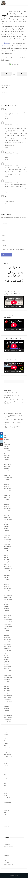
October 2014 (7, 475)
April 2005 (6, 710)
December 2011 (7, 539)
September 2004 (8, 722)
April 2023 (6, 442)
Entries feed (7, 797)
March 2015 (6, 468)
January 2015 (7, 471)
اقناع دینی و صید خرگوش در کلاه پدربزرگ (12, 426)
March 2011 (6, 559)
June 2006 (6, 684)
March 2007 (7, 664)
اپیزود (5, 736)
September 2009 (8, 599)
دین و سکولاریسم (8, 756)
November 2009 (8, 595)
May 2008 (6, 633)
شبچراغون (14, 267)
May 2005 (6, 708)
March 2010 (6, 586)
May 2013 (6, 502)
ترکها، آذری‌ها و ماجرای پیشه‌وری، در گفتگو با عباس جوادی (14, 402)
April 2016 (6, 459)
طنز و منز (6, 765)
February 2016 (7, 464)
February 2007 (7, 666)
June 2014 (6, 479)
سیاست (5, 763)
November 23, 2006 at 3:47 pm (11, 110)
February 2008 (7, 639)
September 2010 (8, 573)
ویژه (5, 783)
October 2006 (7, 675)
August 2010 (7, 575)
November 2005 (8, 697)
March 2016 (6, 462)
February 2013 (7, 508)
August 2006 (7, 679)
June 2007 (6, 657)
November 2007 (8, 646)
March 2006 (7, 690)
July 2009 (6, 604)
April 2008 (6, 635)
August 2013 (7, 497)
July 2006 (6, 682)
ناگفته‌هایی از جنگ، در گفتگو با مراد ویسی (13, 399)
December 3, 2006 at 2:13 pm (11, 197)
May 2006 (6, 686)
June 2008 (6, 630)
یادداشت (5, 785)
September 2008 (8, 626)
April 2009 (6, 610)
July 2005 (6, 704)
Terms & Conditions (8, 846)
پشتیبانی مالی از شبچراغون (14, 274)
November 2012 (7, 515)
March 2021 (6, 448)
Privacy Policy (7, 844)
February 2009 (7, 615)
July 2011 (6, 550)
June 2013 (6, 499)
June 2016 (6, 457)
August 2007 (7, 653)
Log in (5, 795)
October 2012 (7, 517)
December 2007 (8, 644)
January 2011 (7, 564)
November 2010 (8, 568)
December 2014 (7, 473)
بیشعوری (6, 743)
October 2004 (7, 719)
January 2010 (7, 591)
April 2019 (6, 453)
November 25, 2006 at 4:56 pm (11, 165)
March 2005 (7, 713)
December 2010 (7, 566)
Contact (6, 817)
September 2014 (8, 477)
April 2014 (6, 484)
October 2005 (7, 699)
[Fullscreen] (22, 306)
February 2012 (7, 535)
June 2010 (6, 579)
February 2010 (7, 588)
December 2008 (8, 619)
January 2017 (7, 455)
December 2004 (8, 715)
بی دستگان (6, 741)
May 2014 (6, 482)
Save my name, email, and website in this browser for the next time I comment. (15, 250)
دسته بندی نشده (7, 749)
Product (5, 840)
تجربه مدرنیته (4, 94)
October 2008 (7, 624)
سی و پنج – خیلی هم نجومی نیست (11, 395)
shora (6, 123)
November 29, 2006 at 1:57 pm (11, 182)
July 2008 (6, 628)
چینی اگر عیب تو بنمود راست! (14, 413)
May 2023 (6, 439)
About (5, 812)
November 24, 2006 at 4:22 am (11, 124)
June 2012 (6, 526)
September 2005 (8, 702)
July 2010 (6, 577)
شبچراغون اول (7, 397)
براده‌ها (5, 738)
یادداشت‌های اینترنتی (9, 152)
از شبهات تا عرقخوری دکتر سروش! (13, 416)
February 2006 (7, 693)
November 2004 (8, 717)
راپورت (5, 758)
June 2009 (6, 606)
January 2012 (7, 537)
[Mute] (20, 306)
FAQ (5, 842)
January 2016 (7, 466)
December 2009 (8, 593)
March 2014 (6, 486)
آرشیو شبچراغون (14, 280)
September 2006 (8, 677)
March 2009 (7, 613)
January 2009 (7, 617)
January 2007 (7, 668)
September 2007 (8, 650)
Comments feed (8, 800)
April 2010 (6, 584)
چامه (5, 745)
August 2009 (7, 602)
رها (5, 109)
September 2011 (7, 546)
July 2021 (6, 446)
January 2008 (7, 642)
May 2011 (6, 555)
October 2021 (7, 444)
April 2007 (6, 662)
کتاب (5, 772)
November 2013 (7, 493)
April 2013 (6, 504)
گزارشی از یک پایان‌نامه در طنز (13, 419)
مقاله (5, 776)
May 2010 (6, 582)
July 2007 (6, 655)
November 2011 (7, 542)
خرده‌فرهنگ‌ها (7, 747)
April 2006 (6, 688)
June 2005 (6, 706)
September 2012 (8, 519)
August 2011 (6, 548)
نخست (5, 778)
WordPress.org (7, 802)
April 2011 (6, 557)
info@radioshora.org (9, 145)
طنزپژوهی (6, 767)
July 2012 (6, 524)
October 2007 (7, 648)
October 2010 (7, 571)
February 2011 (7, 562)
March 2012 (6, 533)
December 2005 (8, 695)
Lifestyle (6, 732)
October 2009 (7, 597)
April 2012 (6, 530)
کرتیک (5, 774)
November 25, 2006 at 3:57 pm (11, 153)
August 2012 (7, 522)
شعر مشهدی (4, 87)
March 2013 (6, 506)
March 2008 (7, 637)
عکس (5, 769)
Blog (5, 814)
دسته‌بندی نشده (7, 752)
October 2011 (7, 544)
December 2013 (7, 491)
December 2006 (8, 670)
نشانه (5, 781)
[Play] (5, 306)
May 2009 (6, 608)
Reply (6, 118)
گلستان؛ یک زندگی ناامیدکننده (10, 393)
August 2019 (7, 451)
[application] (14, 302)
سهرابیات (6, 761)
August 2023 (7, 437)
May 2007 (6, 659)
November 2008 (8, 622)
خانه (5, 828)
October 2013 (7, 495)
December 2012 (7, 513)
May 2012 (6, 528)
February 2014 (7, 488)
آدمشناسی (6, 734)
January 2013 (7, 511)
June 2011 (6, 553)
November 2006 (8, 673)
